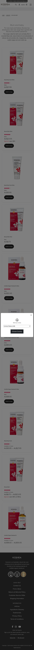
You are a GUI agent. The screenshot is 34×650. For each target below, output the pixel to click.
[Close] (31, 315)
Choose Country (17, 331)
